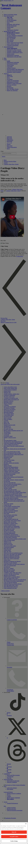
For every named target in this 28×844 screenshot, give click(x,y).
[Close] (26, 823)
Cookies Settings (14, 841)
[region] (14, 833)
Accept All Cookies (14, 836)
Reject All (14, 832)
